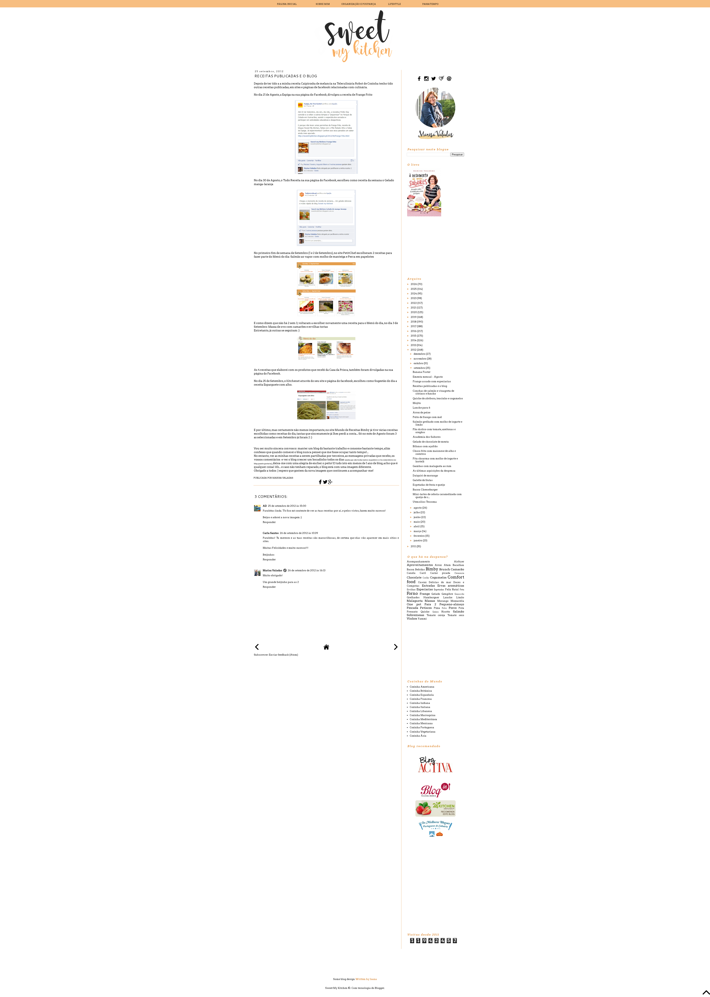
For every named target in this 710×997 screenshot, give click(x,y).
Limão (460, 597)
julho (417, 512)
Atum (447, 565)
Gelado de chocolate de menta (431, 441)
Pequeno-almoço (451, 604)
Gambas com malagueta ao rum (432, 466)
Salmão (458, 611)
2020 (414, 312)
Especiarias (424, 589)
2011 (414, 546)
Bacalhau (458, 565)
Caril (423, 573)
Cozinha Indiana (420, 703)
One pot (414, 604)
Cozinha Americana (422, 686)
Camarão (457, 569)
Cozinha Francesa (421, 699)
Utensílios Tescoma (425, 501)
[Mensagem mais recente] (257, 647)
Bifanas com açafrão (425, 446)
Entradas (428, 585)
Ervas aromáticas (450, 585)
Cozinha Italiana (420, 707)
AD (265, 506)
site (322, 381)
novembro (420, 358)
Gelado (435, 594)
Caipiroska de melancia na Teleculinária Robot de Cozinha (339, 83)
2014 (414, 340)
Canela (411, 573)
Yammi (422, 618)
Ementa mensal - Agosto (428, 376)
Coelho (426, 578)
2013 (414, 345)
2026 (414, 284)
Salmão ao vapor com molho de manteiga (318, 256)
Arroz (438, 565)
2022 (414, 303)
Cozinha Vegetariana (422, 731)
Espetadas (439, 589)
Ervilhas (411, 589)
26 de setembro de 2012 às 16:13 (306, 570)
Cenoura (459, 573)
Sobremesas (415, 615)
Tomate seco (455, 615)
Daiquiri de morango (425, 475)
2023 (414, 298)
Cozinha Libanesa (421, 711)
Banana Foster (421, 372)
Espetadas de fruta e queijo (429, 484)
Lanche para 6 (421, 407)
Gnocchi (459, 594)
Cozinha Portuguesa (422, 727)
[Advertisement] (434, 246)
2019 (414, 317)
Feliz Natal (452, 589)
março (418, 531)
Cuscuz (422, 582)
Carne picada (440, 573)
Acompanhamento (418, 561)
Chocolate (414, 577)
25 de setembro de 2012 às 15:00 (287, 506)
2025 (414, 289)
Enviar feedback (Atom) (283, 654)
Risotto (445, 611)
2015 (414, 335)
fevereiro (419, 535)
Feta (462, 589)
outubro (419, 363)
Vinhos (412, 618)
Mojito (417, 403)
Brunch (444, 569)
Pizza (437, 608)
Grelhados (413, 597)
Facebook (320, 94)
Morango (443, 601)
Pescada (412, 608)
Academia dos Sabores (427, 437)
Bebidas (420, 569)
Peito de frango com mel (427, 417)
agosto (418, 507)
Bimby (432, 569)
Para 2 (430, 604)
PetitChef (349, 253)
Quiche (425, 611)
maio (417, 521)
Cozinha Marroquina (422, 715)
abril (417, 526)
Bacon (410, 569)
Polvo (444, 608)
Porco (453, 608)
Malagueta (415, 601)
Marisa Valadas (272, 570)
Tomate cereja (436, 615)
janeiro (418, 540)
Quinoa (435, 612)
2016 (414, 331)
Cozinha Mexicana (421, 723)
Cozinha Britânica (421, 690)
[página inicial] (326, 649)
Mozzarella (457, 601)
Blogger (379, 988)
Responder (269, 522)
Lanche (447, 597)
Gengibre (447, 594)
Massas (430, 601)
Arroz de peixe (421, 412)
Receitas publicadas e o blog (430, 386)
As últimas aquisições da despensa (434, 470)
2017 (414, 326)
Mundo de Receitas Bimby (352, 430)
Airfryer (459, 561)
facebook (347, 381)
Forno (412, 593)
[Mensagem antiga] (396, 647)
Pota (461, 608)
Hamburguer (431, 597)
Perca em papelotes (361, 256)
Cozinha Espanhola (422, 695)
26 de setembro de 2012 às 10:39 (299, 533)
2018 (414, 321)
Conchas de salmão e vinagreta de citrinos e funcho (433, 392)
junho (417, 517)
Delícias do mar (440, 582)
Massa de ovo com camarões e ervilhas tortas (298, 326)
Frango (425, 593)
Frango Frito (364, 94)
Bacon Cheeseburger (425, 489)
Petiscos (426, 608)
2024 (414, 293)
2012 (414, 349)
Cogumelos (438, 577)
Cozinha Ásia (418, 735)
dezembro (420, 353)
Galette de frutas (423, 480)
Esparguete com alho (278, 384)
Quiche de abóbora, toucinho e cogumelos (438, 398)
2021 (414, 307)
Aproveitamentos (420, 565)
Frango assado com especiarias (432, 381)
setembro (420, 368)
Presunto (412, 611)
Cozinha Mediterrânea (423, 719)
